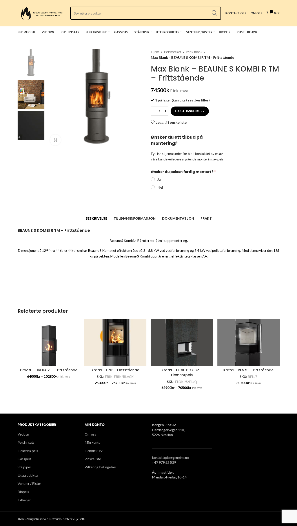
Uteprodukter (28, 475)
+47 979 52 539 (164, 462)
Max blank (194, 52)
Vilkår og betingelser (100, 467)
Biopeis (23, 491)
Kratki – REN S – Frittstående (248, 370)
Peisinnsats (26, 442)
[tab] (96, 218)
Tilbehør (24, 500)
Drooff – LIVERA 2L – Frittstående (48, 370)
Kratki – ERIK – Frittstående (115, 370)
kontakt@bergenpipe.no (170, 457)
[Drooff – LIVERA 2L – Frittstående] (49, 342)
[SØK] (214, 13)
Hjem (155, 52)
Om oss (90, 434)
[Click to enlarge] (55, 139)
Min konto (92, 442)
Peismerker (172, 52)
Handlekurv (93, 451)
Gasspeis (24, 459)
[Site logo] (42, 13)
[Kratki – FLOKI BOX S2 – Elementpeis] (182, 342)
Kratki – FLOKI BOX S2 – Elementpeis (182, 372)
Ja (159, 179)
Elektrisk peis (28, 451)
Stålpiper (24, 467)
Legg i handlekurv (189, 111)
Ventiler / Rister (29, 483)
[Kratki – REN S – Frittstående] (248, 342)
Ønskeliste (93, 459)
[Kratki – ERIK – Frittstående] (115, 342)
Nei (160, 187)
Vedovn (23, 434)
